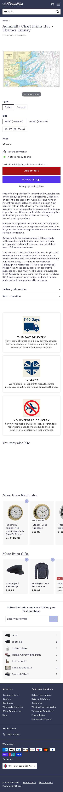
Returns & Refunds (41, 699)
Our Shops (7, 703)
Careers (6, 699)
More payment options (31, 186)
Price (5, 138)
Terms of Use (29, 782)
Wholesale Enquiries (12, 707)
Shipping (20, 164)
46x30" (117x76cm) (15, 129)
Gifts (25, 554)
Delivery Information (42, 695)
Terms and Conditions (42, 711)
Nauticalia (29, 495)
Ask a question (11, 296)
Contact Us (37, 703)
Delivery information (14, 289)
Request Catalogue (41, 719)
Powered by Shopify (12, 786)
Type (5, 101)
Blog (4, 715)
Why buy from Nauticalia (44, 707)
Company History (11, 695)
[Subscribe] (53, 619)
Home (5, 21)
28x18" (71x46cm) (14, 121)
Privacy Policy (38, 715)
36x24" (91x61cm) (38, 121)
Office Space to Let (11, 711)
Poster (8, 107)
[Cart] (52, 4)
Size (4, 115)
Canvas (21, 107)
